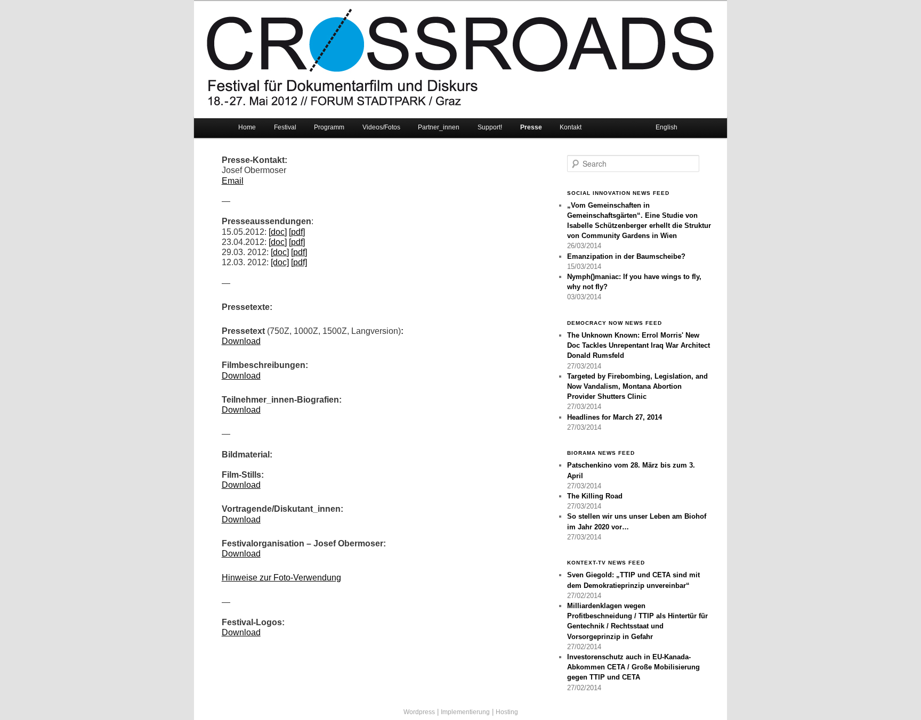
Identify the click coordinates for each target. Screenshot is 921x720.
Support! (490, 127)
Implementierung (465, 712)
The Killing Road (595, 496)
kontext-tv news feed (606, 563)
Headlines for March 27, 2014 (614, 417)
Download (241, 341)
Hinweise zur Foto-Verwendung (281, 577)
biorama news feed (601, 453)
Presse (531, 127)
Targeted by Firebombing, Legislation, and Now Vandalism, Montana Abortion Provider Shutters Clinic (637, 386)
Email (233, 180)
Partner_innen (438, 127)
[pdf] (297, 231)
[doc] (278, 231)
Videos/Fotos (381, 127)
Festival (285, 127)
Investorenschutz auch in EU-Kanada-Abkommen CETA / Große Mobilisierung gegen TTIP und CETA (633, 667)
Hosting (507, 712)
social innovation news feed (618, 193)
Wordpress (419, 712)
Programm (329, 127)
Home (247, 127)
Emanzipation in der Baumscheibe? (626, 256)
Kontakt (570, 127)
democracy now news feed (614, 323)
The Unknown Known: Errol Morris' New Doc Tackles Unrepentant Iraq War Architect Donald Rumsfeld (638, 345)
